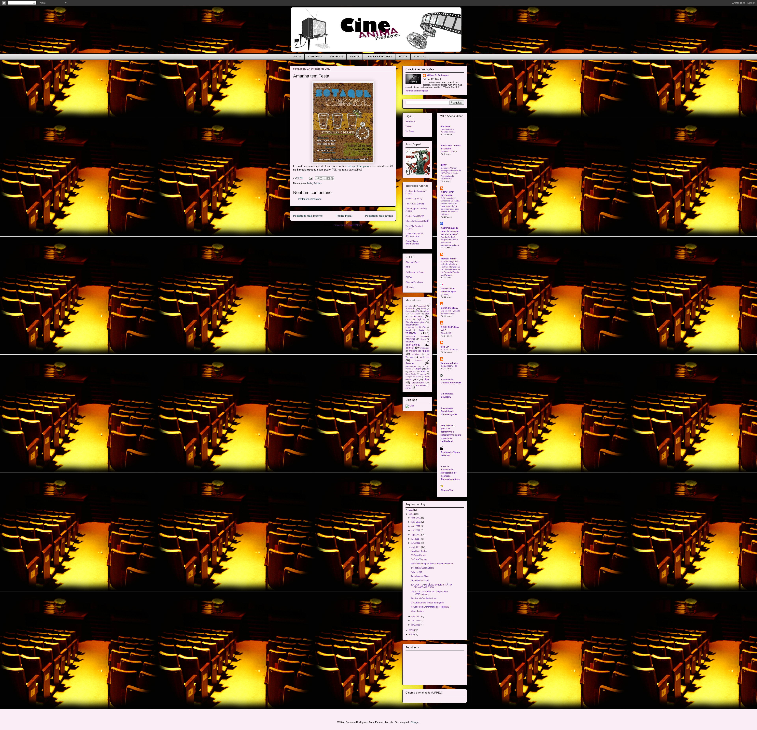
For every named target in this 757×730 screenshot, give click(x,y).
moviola (415, 354)
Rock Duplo (411, 374)
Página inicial (344, 215)
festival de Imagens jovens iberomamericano (432, 563)
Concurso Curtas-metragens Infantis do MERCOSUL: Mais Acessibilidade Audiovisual (451, 173)
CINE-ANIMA (315, 56)
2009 (411, 634)
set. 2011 (416, 530)
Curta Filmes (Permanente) (412, 242)
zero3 (408, 388)
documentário (412, 325)
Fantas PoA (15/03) (415, 216)
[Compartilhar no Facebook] (328, 178)
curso (408, 319)
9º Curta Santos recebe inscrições (427, 602)
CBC (417, 311)
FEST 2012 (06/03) (415, 203)
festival (411, 333)
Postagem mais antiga (379, 215)
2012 (411, 510)
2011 (411, 514)
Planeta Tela (447, 490)
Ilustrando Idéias (449, 363)
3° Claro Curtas (418, 555)
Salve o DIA (416, 572)
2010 (411, 630)
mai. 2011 (416, 547)
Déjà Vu (421, 319)
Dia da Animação (415, 322)
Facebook (410, 121)
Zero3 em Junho (419, 551)
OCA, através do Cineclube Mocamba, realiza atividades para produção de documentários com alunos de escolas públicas (450, 206)
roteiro (423, 374)
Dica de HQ (446, 333)
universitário (418, 382)
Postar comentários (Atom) (348, 225)
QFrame (410, 287)
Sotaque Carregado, (358, 166)
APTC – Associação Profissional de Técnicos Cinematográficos (450, 472)
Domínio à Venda (449, 151)
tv (417, 379)
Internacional (413, 344)
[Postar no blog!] (321, 178)
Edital (408, 330)
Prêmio (408, 369)
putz (427, 369)
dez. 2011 (416, 518)
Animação (410, 308)
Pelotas (317, 183)
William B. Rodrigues (437, 75)
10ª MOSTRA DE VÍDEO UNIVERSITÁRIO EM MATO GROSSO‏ (431, 586)
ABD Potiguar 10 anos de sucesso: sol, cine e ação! (450, 231)
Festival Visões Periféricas (423, 598)
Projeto (418, 368)
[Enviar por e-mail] (317, 178)
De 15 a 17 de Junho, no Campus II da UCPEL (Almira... (429, 592)
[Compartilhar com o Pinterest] (332, 178)
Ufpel (426, 379)
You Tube (420, 385)
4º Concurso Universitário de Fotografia (430, 607)
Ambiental (421, 306)
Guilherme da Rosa (415, 272)
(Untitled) (445, 294)
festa (309, 183)
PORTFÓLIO (336, 56)
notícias (424, 357)
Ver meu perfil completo (417, 91)
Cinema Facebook (414, 282)
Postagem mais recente (308, 215)
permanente (411, 366)
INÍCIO (297, 56)
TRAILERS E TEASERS (379, 56)
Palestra (418, 360)
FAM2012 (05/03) (414, 198)
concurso (416, 316)
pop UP (445, 347)
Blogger (415, 722)
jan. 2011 (415, 625)
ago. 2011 (416, 534)
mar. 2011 (416, 616)
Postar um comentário (310, 199)
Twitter (409, 126)
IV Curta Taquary (419, 559)
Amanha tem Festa (420, 580)
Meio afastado (417, 611)
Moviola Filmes (449, 258)
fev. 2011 (415, 620)
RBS (423, 371)
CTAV (444, 165)
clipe (427, 313)
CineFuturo (415, 314)
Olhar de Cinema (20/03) (417, 221)
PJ (424, 366)
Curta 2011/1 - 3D (449, 366)
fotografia (410, 341)
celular (426, 311)
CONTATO (419, 56)
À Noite (409, 306)
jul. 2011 (415, 539)
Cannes (409, 311)
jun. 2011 (415, 543)
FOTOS (403, 56)
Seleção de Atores (413, 377)
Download (410, 327)
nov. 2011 (416, 522)
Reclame (445, 126)
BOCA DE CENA (449, 308)
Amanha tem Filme (420, 576)
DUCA (409, 277)
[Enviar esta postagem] (310, 178)
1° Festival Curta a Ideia (422, 568)
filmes (423, 339)
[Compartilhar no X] (325, 178)
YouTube (410, 131)
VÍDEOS (354, 56)
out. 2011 (416, 526)
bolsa (423, 309)
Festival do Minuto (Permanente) (414, 234)
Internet (410, 347)
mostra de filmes (419, 350)
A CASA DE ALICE (449, 350)
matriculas (424, 348)
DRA (408, 267)
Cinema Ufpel (412, 262)
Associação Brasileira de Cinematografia (449, 411)
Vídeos (409, 385)
